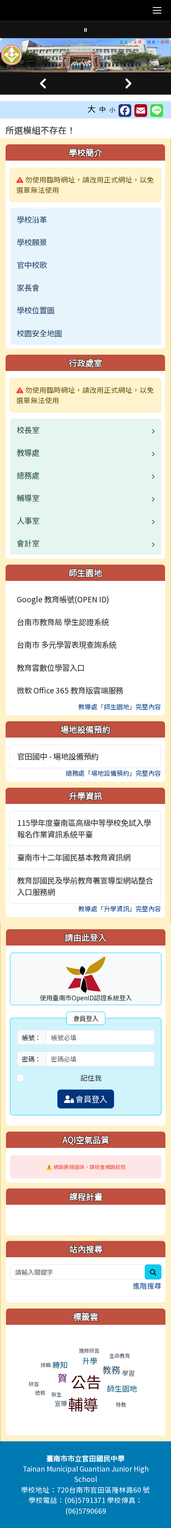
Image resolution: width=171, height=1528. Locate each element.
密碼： (31, 1059)
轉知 (60, 1364)
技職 (46, 1365)
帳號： (31, 1037)
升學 (89, 1360)
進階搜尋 (147, 1286)
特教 (121, 1404)
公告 (86, 1381)
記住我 (91, 1078)
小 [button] (112, 109)
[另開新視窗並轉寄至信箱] (140, 110)
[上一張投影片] (43, 83)
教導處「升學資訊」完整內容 (119, 908)
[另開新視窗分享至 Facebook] (125, 110)
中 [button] (102, 109)
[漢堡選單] (157, 10)
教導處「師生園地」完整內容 (119, 706)
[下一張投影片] (128, 83)
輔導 (83, 1404)
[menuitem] (85, 219)
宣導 (60, 1403)
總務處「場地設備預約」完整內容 (113, 773)
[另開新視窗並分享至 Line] (156, 110)
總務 (40, 1392)
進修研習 (89, 1350)
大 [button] (91, 109)
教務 (111, 1369)
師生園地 (122, 1388)
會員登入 (90, 1099)
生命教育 (119, 1355)
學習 (128, 1373)
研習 (34, 1384)
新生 (56, 1394)
